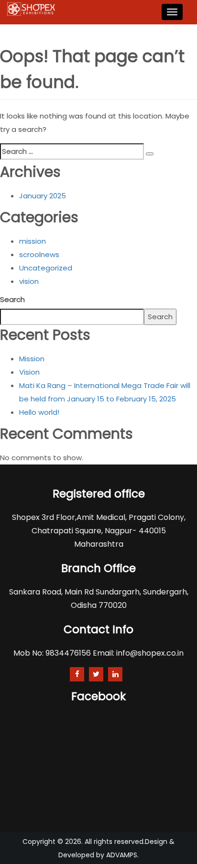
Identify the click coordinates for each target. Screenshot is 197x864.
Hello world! (39, 412)
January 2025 (42, 196)
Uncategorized (45, 268)
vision (29, 281)
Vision (29, 372)
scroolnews (39, 254)
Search (12, 299)
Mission (31, 359)
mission (32, 241)
